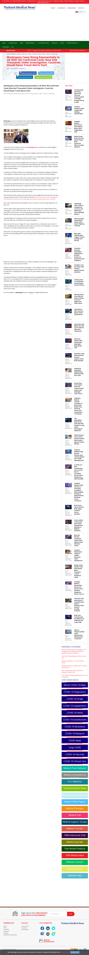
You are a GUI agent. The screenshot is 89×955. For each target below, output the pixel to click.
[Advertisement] (44, 28)
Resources (55, 43)
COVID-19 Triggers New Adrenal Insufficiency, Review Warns (30, 50)
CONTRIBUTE (61, 8)
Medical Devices (30, 43)
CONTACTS (81, 8)
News (4, 43)
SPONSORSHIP (71, 8)
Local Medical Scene (43, 43)
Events (62, 43)
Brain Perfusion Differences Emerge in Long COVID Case (72, 50)
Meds (21, 43)
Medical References (72, 43)
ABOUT (53, 8)
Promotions (5, 47)
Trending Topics (12, 43)
